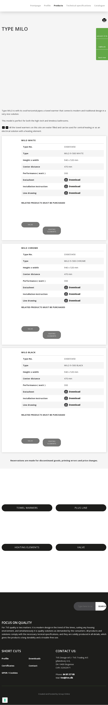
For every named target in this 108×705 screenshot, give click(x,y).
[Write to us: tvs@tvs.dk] (12, 607)
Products (58, 5)
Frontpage (35, 5)
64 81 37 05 (69, 674)
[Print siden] (54, 20)
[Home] (13, 5)
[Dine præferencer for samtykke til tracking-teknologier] (5, 700)
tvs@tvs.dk (66, 677)
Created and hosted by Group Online (54, 694)
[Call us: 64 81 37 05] (5, 607)
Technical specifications (78, 5)
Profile (47, 5)
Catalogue (99, 5)
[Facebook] (18, 607)
